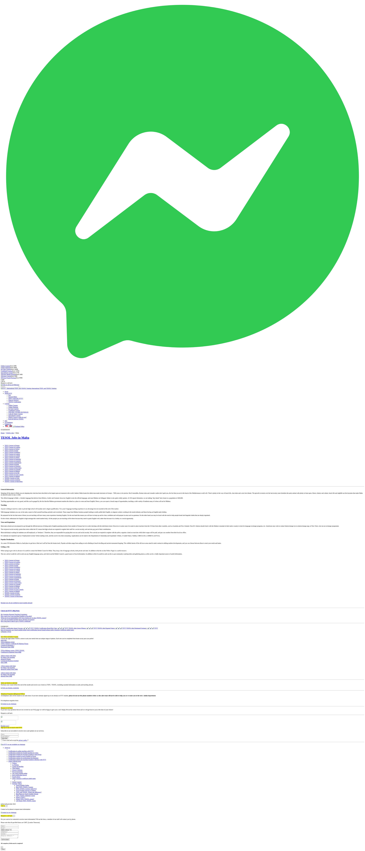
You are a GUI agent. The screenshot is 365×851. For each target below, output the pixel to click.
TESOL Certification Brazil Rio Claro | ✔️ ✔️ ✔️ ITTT (51, 628)
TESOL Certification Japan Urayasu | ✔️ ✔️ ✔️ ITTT (17, 628)
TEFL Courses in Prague (12, 445)
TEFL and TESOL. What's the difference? (28, 792)
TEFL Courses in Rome (12, 464)
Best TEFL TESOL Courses (24, 787)
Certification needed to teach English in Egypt (22, 756)
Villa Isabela (16, 768)
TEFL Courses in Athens (12, 457)
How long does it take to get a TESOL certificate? (16, 621)
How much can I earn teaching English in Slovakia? (16, 616)
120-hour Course (6, 376)
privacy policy (23, 740)
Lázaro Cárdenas (17, 770)
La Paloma (15, 765)
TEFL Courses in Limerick (13, 461)
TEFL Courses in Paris (11, 450)
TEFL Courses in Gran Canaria (14, 474)
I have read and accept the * (15, 740)
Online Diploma (5, 367)
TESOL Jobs (10, 433)
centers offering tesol (14, 761)
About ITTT (8, 393)
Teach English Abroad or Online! (26, 790)
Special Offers (12, 397)
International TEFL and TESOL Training (44, 388)
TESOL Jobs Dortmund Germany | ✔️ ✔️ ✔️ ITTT (142, 628)
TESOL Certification (14, 402)
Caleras (14, 763)
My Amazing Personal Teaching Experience (14, 614)
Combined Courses (6, 371)
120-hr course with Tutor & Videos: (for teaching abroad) (8, 674)
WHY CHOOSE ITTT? (15, 398)
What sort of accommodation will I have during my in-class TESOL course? (23, 618)
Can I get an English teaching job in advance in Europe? (18, 619)
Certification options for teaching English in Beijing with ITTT (27, 759)
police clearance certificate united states (62, 630)
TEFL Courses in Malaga (12, 471)
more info (4, 640)
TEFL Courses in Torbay (12, 449)
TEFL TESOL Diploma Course (25, 795)
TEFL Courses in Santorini (13, 459)
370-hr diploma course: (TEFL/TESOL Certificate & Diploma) (12, 651)
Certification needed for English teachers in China (23, 753)
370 (2, 654)
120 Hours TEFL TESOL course (26, 801)
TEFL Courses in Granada (12, 469)
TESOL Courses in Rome (12, 480)
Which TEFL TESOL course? (25, 799)
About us (7, 748)
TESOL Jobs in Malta (15, 437)
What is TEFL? (20, 797)
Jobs (6, 421)
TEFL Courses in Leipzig (12, 454)
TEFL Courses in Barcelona (13, 468)
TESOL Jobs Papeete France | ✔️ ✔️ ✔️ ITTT (111, 628)
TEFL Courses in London (12, 447)
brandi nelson (46, 630)
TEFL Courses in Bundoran (13, 462)
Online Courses (5, 366)
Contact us (8, 424)
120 (2, 678)
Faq (9, 395)
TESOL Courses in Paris (12, 478)
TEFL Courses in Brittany (12, 452)
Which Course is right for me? (17, 417)
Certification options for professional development (23, 758)
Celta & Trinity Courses (15, 414)
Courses (7, 403)
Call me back (5, 839)
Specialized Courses (7, 373)
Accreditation (9, 422)
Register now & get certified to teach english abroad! (16, 603)
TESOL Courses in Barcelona (14, 481)
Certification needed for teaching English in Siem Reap (24, 754)
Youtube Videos (17, 783)
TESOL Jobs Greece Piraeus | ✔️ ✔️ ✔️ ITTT (83, 628)
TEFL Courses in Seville (12, 473)
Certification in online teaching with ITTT (21, 751)
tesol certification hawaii (34, 630)
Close (3, 849)
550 (2, 649)
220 (2, 664)
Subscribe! (4, 738)
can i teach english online (19, 630)
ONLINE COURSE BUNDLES (18, 412)
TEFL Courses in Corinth (12, 456)
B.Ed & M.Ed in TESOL (16, 419)
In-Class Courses (6, 369)
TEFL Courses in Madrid (12, 476)
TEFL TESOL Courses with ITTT (26, 789)
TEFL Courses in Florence (13, 466)
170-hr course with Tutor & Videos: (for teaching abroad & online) (9, 667)
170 (2, 671)
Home (6, 391)
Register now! (5, 726)
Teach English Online (22, 785)
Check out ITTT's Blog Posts (10, 611)
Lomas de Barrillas (17, 766)
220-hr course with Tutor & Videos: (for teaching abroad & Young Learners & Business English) (10, 659)
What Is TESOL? (13, 400)
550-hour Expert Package (8, 378)
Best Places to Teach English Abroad (27, 794)
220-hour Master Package (8, 374)
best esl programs (6, 630)
